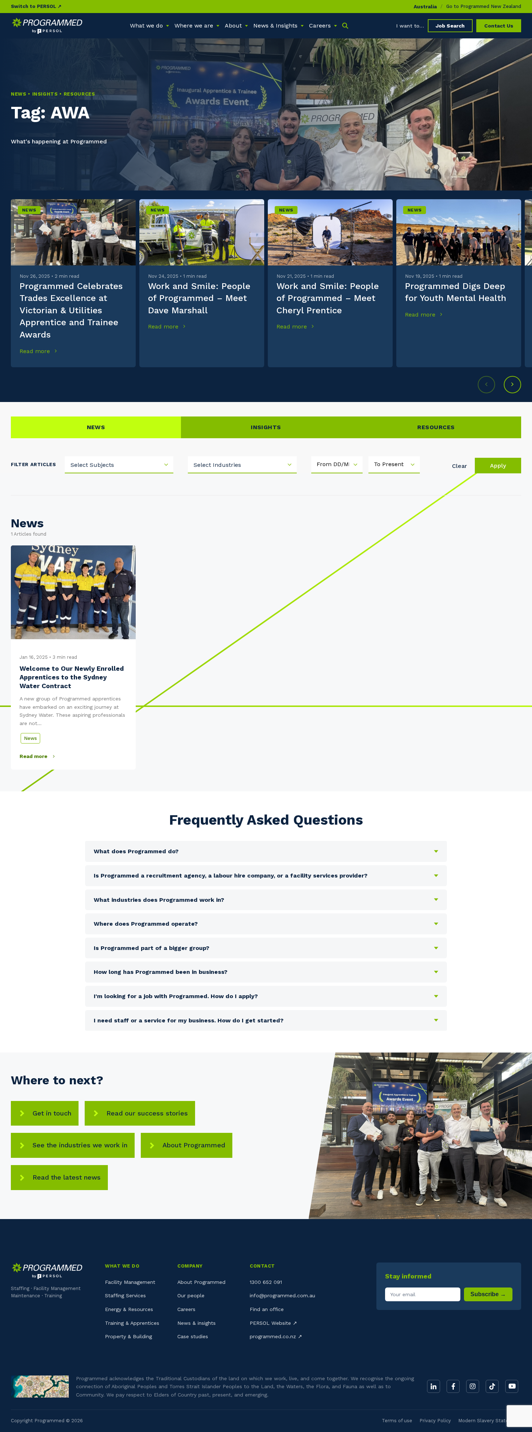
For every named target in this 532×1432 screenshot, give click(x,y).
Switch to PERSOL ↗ (36, 6)
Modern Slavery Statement (489, 1420)
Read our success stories (147, 1113)
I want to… (410, 26)
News (29, 210)
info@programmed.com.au (282, 1295)
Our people (190, 1295)
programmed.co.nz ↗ (276, 1336)
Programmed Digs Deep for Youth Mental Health (455, 292)
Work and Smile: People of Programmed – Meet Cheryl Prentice (327, 298)
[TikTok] (492, 1386)
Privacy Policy (435, 1420)
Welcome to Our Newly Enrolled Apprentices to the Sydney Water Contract (72, 677)
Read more (36, 351)
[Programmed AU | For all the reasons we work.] (47, 25)
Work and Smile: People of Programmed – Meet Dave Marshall (199, 298)
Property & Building (128, 1336)
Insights (266, 427)
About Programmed (193, 1145)
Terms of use (397, 1420)
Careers (186, 1309)
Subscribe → (488, 1294)
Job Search (450, 26)
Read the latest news (67, 1177)
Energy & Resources (129, 1309)
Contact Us (498, 26)
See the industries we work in (80, 1145)
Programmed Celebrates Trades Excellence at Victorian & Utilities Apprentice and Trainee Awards (71, 310)
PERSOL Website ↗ (273, 1323)
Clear (459, 465)
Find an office (267, 1309)
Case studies (192, 1336)
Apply (498, 465)
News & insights (196, 1323)
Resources (436, 427)
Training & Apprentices (132, 1323)
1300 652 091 (266, 1282)
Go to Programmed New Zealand (483, 6)
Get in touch (52, 1113)
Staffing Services (125, 1295)
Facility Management (130, 1282)
